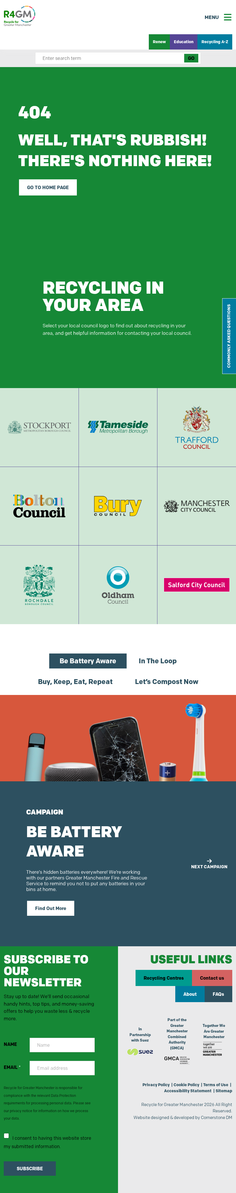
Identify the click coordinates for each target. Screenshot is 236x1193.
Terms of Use (215, 1084)
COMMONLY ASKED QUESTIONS (228, 336)
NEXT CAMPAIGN (209, 866)
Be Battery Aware (88, 661)
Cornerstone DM (216, 1117)
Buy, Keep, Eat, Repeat (75, 681)
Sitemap (224, 1090)
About (190, 994)
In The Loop (158, 661)
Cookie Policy (186, 1084)
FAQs (218, 994)
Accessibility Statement (188, 1090)
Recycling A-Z (214, 41)
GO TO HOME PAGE (48, 187)
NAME (10, 1044)
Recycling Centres (164, 978)
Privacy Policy (156, 1084)
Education (183, 41)
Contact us (212, 978)
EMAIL (12, 1067)
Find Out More (50, 908)
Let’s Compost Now (166, 681)
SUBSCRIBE (30, 1168)
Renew (159, 41)
